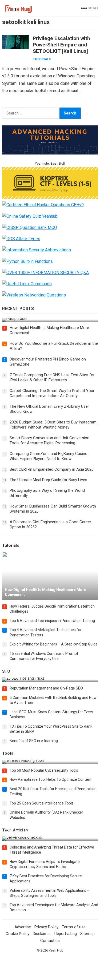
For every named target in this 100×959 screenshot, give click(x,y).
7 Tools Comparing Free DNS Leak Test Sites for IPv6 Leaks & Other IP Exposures (52, 377)
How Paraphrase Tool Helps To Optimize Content (50, 779)
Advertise (22, 927)
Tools (7, 753)
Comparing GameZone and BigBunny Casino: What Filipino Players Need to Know (49, 456)
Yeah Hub (56, 950)
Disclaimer (42, 933)
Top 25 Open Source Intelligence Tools (42, 803)
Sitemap (87, 933)
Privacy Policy (46, 927)
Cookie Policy (17, 933)
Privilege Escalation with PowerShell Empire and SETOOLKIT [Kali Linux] (61, 44)
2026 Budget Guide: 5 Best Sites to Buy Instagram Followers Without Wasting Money (53, 425)
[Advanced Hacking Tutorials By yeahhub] (50, 153)
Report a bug (65, 933)
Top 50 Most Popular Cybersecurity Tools (44, 770)
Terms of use (74, 927)
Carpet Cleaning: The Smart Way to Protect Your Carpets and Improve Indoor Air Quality (52, 393)
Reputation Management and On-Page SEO (46, 688)
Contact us (50, 940)
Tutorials (42, 59)
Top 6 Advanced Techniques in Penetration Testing (52, 621)
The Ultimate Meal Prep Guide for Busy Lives (48, 479)
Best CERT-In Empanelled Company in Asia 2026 (52, 469)
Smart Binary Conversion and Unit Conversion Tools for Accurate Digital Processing (49, 440)
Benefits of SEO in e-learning (34, 741)
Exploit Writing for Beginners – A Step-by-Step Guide (54, 644)
